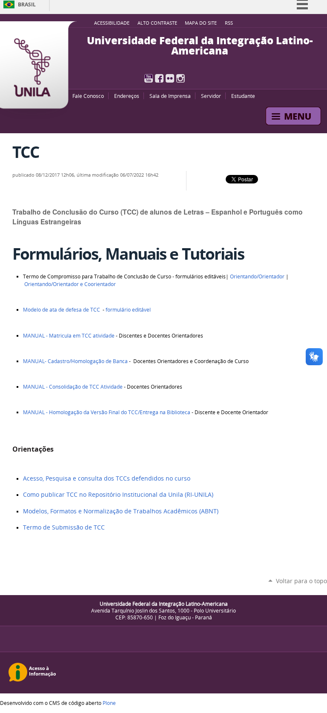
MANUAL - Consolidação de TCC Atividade (73, 386)
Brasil (27, 4)
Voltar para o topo (301, 581)
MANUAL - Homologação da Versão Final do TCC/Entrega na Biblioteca (106, 412)
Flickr (170, 78)
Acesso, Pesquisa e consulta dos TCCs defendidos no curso (106, 478)
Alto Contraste (157, 23)
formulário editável (128, 309)
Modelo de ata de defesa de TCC (61, 309)
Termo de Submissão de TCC (64, 527)
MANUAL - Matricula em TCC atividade (69, 335)
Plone (109, 702)
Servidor (211, 95)
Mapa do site (201, 23)
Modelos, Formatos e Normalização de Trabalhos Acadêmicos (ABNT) (120, 511)
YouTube (148, 78)
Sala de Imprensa (170, 95)
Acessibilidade (111, 23)
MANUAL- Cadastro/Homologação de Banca (75, 361)
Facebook (159, 78)
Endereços (126, 95)
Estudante (243, 95)
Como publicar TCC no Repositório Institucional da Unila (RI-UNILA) (118, 494)
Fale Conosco (88, 95)
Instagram (180, 78)
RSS (229, 23)
